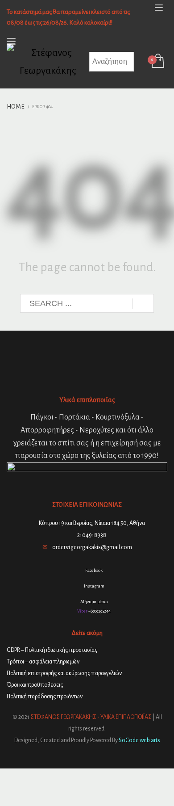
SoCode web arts (139, 740)
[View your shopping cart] (157, 62)
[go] (143, 303)
